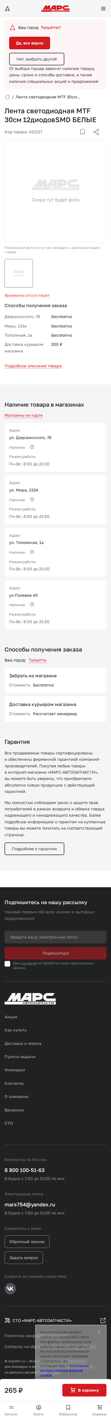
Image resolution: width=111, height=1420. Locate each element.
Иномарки (15, 1069)
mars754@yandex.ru (30, 1204)
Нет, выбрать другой (37, 58)
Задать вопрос (23, 1257)
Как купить (16, 1029)
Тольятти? (51, 27)
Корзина (99, 1414)
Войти (39, 1414)
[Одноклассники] (85, 138)
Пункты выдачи (20, 1056)
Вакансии (14, 1109)
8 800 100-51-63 (25, 1170)
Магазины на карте (24, 415)
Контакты (14, 1083)
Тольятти (37, 660)
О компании (16, 1096)
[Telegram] (66, 138)
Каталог (11, 1414)
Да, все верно (29, 42)
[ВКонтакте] (76, 138)
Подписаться (56, 953)
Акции (11, 1016)
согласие (29, 963)
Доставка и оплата (23, 1043)
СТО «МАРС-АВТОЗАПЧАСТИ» (42, 1320)
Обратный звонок (27, 1241)
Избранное (68, 1414)
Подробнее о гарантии (34, 848)
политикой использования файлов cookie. (64, 1371)
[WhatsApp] (94, 138)
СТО (9, 1123)
